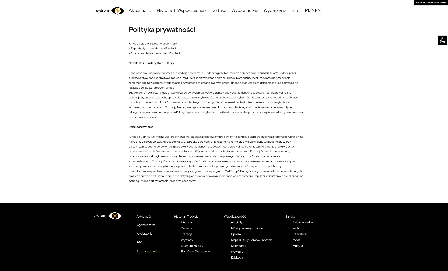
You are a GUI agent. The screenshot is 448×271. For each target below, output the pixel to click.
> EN (313, 10)
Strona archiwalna (148, 251)
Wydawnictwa (245, 10)
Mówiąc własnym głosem (248, 228)
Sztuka (219, 10)
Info (296, 10)
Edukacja (237, 257)
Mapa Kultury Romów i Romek (251, 240)
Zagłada (186, 228)
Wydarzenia (275, 10)
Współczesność (192, 10)
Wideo (297, 228)
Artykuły (236, 222)
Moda (296, 240)
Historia (164, 10)
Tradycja (186, 234)
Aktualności (140, 10)
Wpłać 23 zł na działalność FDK (431, 2)
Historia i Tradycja (186, 216)
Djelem (236, 234)
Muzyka (298, 246)
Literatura (300, 234)
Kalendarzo (238, 246)
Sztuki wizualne (303, 222)
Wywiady (187, 240)
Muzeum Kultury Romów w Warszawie (195, 248)
